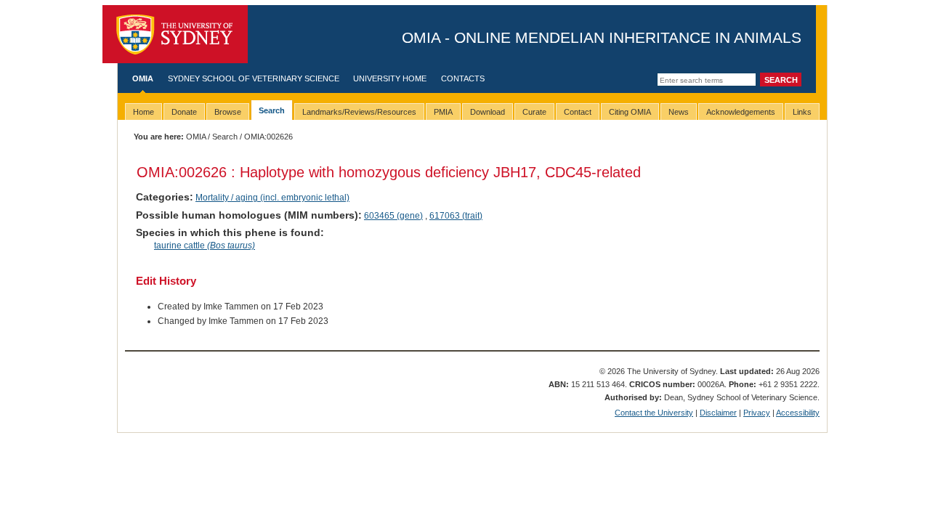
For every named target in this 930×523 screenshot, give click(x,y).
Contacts (463, 78)
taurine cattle (204, 245)
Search (225, 136)
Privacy (756, 412)
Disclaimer (718, 412)
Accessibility (798, 412)
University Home (389, 78)
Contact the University (654, 412)
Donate (184, 112)
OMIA (142, 78)
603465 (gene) (393, 216)
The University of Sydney (175, 34)
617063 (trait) (455, 216)
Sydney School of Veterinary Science (253, 78)
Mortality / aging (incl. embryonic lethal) (272, 197)
